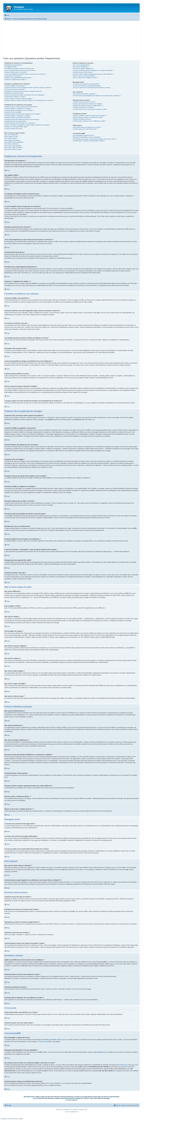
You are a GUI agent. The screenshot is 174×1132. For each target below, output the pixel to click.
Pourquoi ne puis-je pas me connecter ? (15, 72)
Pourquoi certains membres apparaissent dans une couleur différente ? (93, 74)
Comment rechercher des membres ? (83, 107)
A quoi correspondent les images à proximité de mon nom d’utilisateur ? (24, 95)
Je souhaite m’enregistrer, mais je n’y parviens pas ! (19, 68)
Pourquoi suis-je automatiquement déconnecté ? (18, 77)
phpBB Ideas (101, 1052)
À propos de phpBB (44, 1041)
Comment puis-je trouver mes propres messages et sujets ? (90, 109)
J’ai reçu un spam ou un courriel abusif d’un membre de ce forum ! (92, 87)
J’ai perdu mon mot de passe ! (13, 76)
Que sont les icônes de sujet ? (13, 149)
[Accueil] (9, 7)
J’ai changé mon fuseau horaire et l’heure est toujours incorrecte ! (23, 91)
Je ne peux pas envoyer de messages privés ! (86, 84)
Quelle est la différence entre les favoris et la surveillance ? (90, 115)
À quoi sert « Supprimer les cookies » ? (15, 79)
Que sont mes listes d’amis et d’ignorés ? (84, 94)
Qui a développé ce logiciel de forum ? (84, 135)
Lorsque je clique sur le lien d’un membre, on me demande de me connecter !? (29, 100)
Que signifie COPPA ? (10, 66)
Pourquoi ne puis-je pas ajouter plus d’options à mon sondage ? (22, 114)
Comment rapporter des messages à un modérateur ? (20, 123)
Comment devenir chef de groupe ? (83, 72)
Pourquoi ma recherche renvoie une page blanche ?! (88, 105)
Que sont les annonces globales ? (14, 142)
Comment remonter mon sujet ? (13, 128)
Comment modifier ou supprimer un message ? (17, 108)
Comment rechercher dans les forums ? (84, 102)
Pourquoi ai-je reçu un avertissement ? (15, 121)
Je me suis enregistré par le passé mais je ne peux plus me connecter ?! (25, 74)
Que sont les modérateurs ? (81, 66)
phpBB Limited (56, 1039)
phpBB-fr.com (74, 1111)
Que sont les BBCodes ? (11, 134)
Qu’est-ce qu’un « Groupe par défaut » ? (84, 76)
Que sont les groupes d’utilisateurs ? (83, 68)
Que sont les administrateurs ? (81, 65)
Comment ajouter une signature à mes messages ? (19, 110)
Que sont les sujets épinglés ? (13, 145)
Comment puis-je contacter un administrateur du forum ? (89, 140)
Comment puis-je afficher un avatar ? (15, 96)
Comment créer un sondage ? (13, 112)
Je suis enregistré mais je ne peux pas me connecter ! (20, 70)
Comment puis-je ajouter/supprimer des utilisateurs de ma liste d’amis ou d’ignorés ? (97, 95)
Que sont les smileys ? (11, 138)
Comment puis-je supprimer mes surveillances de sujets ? (89, 121)
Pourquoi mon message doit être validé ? (16, 126)
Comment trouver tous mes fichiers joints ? (85, 129)
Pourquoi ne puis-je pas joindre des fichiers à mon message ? (22, 119)
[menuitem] (6, 15)
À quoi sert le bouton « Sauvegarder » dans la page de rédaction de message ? (27, 125)
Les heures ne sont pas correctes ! (14, 89)
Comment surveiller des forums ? (82, 119)
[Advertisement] (71, 38)
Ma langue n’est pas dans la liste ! (14, 93)
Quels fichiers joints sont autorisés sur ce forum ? (87, 127)
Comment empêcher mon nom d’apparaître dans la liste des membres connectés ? (28, 87)
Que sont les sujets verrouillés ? (13, 147)
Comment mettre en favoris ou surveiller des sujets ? (88, 117)
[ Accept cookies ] (71, 1100)
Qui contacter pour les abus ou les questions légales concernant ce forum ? (94, 139)
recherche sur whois (125, 1065)
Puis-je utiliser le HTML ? (11, 136)
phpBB (111, 352)
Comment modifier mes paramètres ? (15, 85)
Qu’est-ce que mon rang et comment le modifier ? (18, 98)
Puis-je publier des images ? (12, 140)
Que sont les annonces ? (11, 144)
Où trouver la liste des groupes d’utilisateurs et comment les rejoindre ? (93, 70)
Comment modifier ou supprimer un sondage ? (17, 115)
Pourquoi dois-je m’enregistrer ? (13, 65)
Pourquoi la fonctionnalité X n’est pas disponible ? (87, 137)
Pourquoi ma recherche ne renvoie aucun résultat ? (87, 104)
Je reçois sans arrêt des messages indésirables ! (87, 85)
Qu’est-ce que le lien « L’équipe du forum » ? (85, 77)
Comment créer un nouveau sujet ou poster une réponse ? (21, 106)
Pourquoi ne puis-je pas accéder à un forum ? (17, 117)
